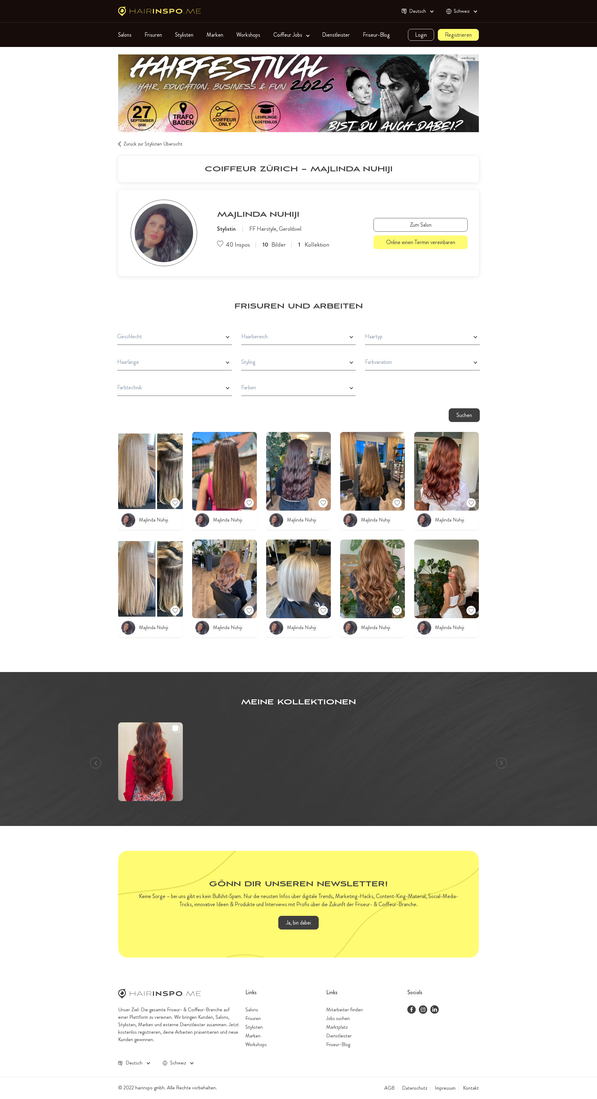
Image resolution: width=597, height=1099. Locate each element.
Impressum (445, 1088)
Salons (125, 35)
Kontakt (471, 1088)
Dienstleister (336, 35)
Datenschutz (414, 1088)
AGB (389, 1088)
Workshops (248, 35)
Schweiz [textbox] (462, 11)
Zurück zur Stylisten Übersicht (153, 143)
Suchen (464, 415)
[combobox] (420, 11)
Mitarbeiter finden (344, 1009)
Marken (214, 35)
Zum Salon (421, 225)
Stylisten (184, 35)
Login (421, 35)
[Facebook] (411, 1010)
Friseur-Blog (376, 35)
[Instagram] (423, 1010)
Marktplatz (337, 1027)
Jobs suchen (338, 1018)
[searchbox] (174, 336)
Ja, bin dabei (298, 923)
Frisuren (153, 35)
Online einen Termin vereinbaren (420, 242)
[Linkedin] (434, 1010)
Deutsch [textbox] (417, 11)
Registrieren (458, 35)
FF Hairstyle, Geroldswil (275, 229)
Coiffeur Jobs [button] (288, 35)
